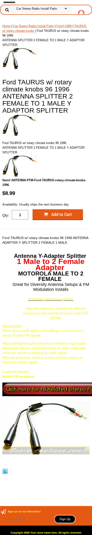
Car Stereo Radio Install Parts (33, 26)
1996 (68, 26)
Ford (59, 26)
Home (6, 26)
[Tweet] (5, 473)
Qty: (5, 215)
